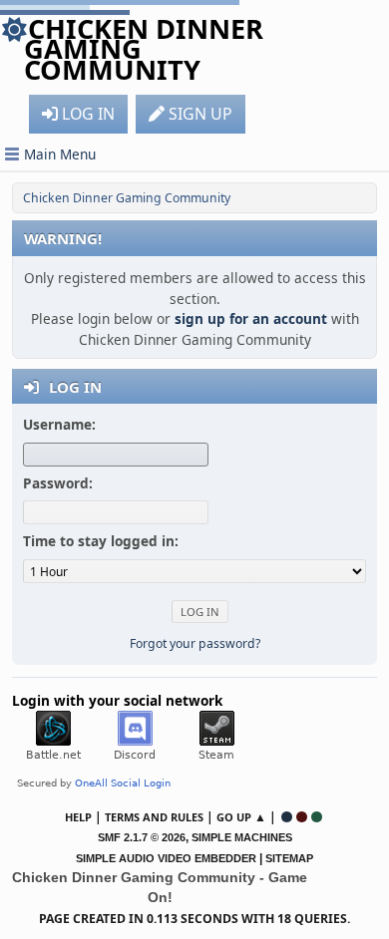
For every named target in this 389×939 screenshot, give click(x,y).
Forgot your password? (195, 643)
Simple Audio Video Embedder (166, 858)
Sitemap (289, 858)
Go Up (233, 816)
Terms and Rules (154, 816)
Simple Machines (242, 837)
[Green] (316, 816)
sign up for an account (251, 318)
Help (78, 816)
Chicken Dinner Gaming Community (143, 49)
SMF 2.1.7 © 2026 (142, 837)
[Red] (301, 816)
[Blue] (286, 816)
